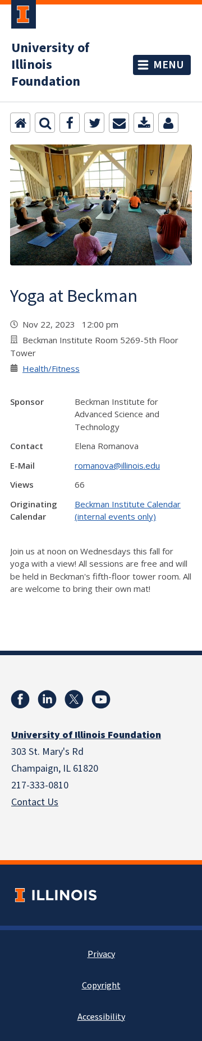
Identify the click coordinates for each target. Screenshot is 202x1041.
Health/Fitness (51, 368)
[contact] (168, 123)
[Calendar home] (20, 123)
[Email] (119, 123)
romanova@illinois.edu (117, 465)
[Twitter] (94, 123)
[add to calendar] (144, 123)
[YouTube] (101, 699)
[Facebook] (69, 123)
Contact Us (34, 802)
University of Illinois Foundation (50, 65)
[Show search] (45, 123)
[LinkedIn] (47, 699)
